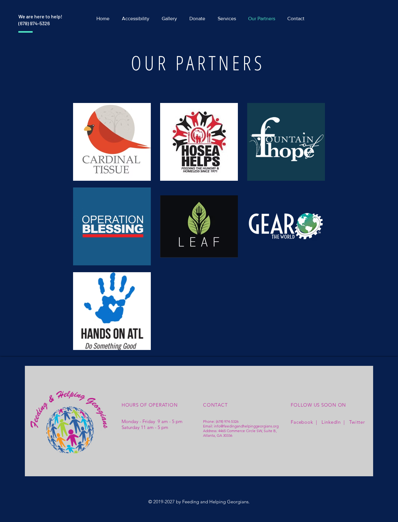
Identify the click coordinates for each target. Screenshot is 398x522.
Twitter (357, 422)
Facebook (302, 422)
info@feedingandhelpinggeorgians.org (246, 426)
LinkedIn (331, 422)
